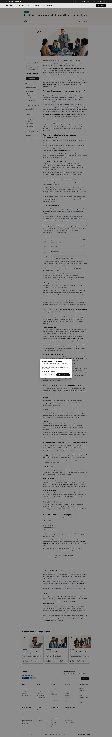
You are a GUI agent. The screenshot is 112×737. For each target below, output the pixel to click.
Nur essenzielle (48, 374)
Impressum (53, 371)
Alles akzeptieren (63, 374)
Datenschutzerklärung (46, 371)
